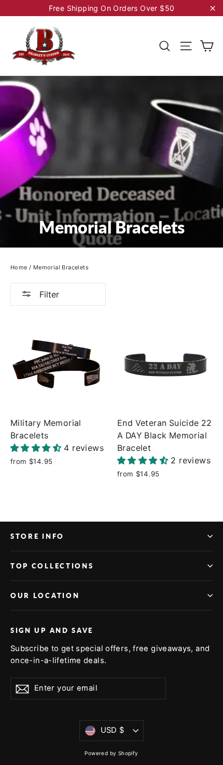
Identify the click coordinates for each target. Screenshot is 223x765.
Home (18, 267)
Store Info (37, 536)
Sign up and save (51, 630)
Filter (48, 294)
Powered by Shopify (111, 753)
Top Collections (51, 566)
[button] (37, 448)
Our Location (44, 595)
